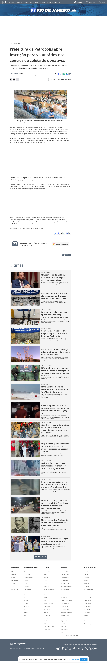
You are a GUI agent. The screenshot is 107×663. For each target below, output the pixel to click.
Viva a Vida (27, 618)
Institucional (90, 568)
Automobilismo (15, 572)
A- (17, 79)
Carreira (86, 574)
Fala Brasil (63, 618)
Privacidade (27, 648)
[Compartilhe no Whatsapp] (64, 74)
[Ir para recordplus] (78, 648)
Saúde (45, 624)
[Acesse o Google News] (67, 74)
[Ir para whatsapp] (91, 648)
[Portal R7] (4, 2)
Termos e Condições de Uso (38, 648)
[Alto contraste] (11, 79)
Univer (85, 618)
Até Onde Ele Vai (65, 583)
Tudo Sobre (47, 629)
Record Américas (88, 595)
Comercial (86, 577)
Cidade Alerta (64, 606)
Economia (46, 592)
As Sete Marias (64, 580)
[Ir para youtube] (95, 648)
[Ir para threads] (74, 648)
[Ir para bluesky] (58, 648)
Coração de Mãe (65, 609)
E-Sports (13, 577)
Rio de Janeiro (19, 43)
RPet (25, 609)
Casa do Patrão (65, 603)
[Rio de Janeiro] (53, 10)
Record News (56, 2)
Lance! (12, 586)
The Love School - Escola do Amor (69, 635)
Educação (46, 595)
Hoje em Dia (64, 621)
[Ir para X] (89, 2)
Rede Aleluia (87, 609)
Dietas (25, 583)
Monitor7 (46, 612)
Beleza (26, 572)
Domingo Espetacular (66, 612)
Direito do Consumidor (50, 589)
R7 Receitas (27, 606)
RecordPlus (87, 586)
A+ (14, 79)
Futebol (13, 583)
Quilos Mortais (64, 629)
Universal (86, 621)
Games (26, 595)
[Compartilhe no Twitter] (55, 74)
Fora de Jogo (14, 580)
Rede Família (87, 612)
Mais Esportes (14, 589)
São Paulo (46, 621)
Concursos (46, 586)
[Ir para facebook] (87, 2)
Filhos (25, 592)
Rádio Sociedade (88, 592)
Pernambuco (47, 615)
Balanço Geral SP (65, 589)
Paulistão (13, 592)
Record (49, 2)
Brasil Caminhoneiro (66, 598)
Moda (25, 598)
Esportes (38, 2)
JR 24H (43, 2)
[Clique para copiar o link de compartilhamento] (70, 74)
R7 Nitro (26, 603)
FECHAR (84, 659)
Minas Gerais (47, 609)
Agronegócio (47, 572)
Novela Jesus (64, 626)
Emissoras (86, 580)
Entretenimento (31, 568)
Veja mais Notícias (40, 557)
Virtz (25, 615)
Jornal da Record (65, 624)
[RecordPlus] (78, 2)
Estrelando (27, 586)
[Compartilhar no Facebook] (58, 74)
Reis (62, 632)
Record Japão (87, 603)
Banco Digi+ (87, 572)
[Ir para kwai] (70, 648)
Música (26, 600)
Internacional (47, 606)
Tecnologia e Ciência (49, 626)
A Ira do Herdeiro (65, 574)
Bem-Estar (27, 574)
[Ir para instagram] (91, 2)
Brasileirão (13, 574)
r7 (62, 254)
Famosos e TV (27, 589)
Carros (45, 580)
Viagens (26, 612)
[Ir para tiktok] (82, 648)
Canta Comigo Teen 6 (66, 600)
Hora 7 (45, 600)
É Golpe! (46, 598)
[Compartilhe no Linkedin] (61, 74)
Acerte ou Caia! (65, 572)
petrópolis (67, 254)
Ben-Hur (63, 592)
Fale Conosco (19, 648)
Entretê (31, 2)
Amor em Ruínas (65, 577)
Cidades (46, 583)
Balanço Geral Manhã (66, 586)
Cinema (26, 580)
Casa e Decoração (29, 577)
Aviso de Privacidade (74, 659)
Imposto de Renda (48, 603)
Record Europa (87, 600)
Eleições (25, 2)
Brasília (19, 2)
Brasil (45, 574)
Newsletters (87, 583)
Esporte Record (65, 615)
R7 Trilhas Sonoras (88, 589)
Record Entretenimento (90, 598)
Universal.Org (87, 624)
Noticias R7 (12, 43)
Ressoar (86, 615)
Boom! (62, 595)
